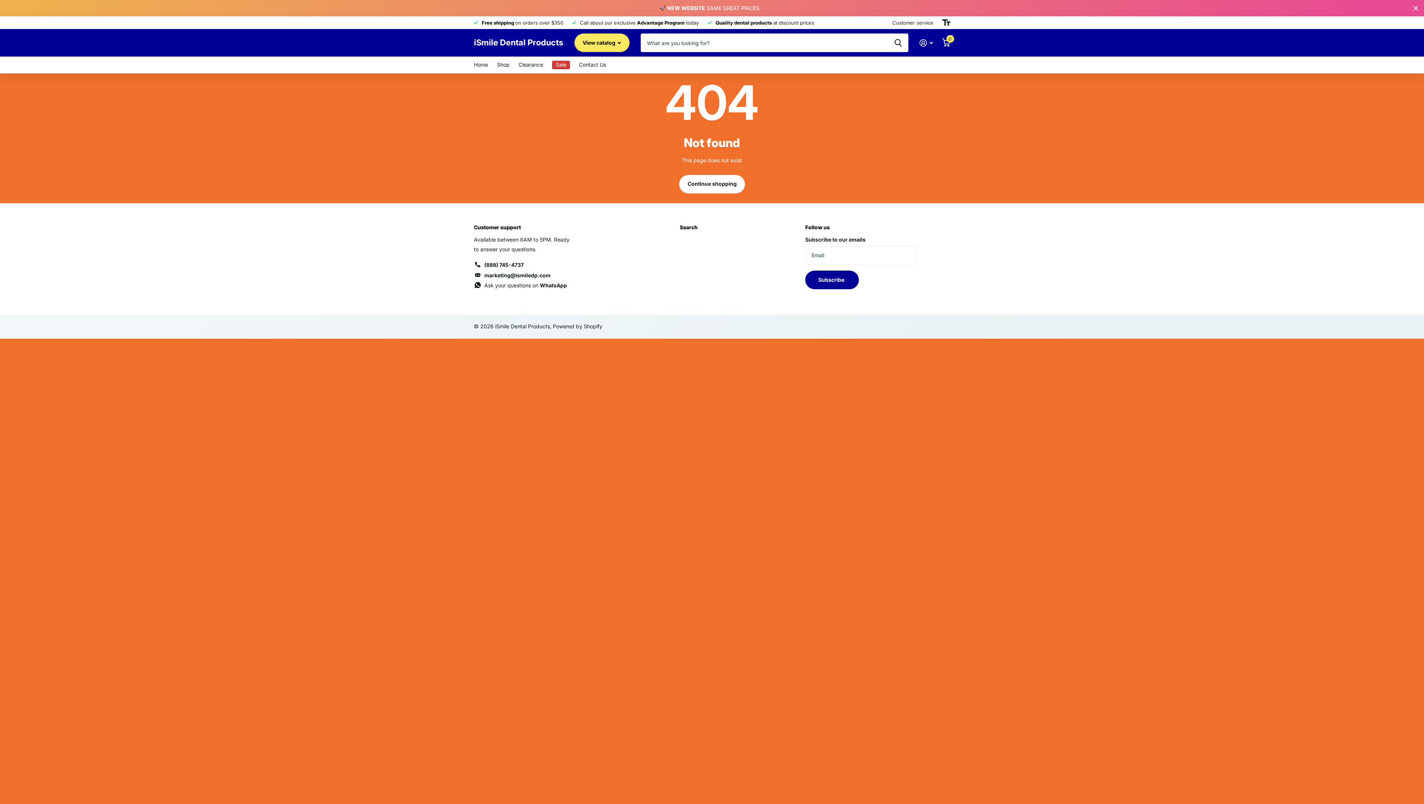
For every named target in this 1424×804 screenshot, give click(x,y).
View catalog (600, 42)
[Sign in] (926, 43)
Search (689, 227)
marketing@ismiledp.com (517, 275)
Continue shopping (712, 184)
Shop (503, 64)
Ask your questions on (525, 285)
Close (1416, 8)
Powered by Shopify (577, 326)
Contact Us (592, 64)
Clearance (531, 64)
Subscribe (831, 280)
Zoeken (898, 43)
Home (481, 64)
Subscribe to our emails (835, 239)
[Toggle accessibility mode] (946, 23)
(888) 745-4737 (504, 265)
